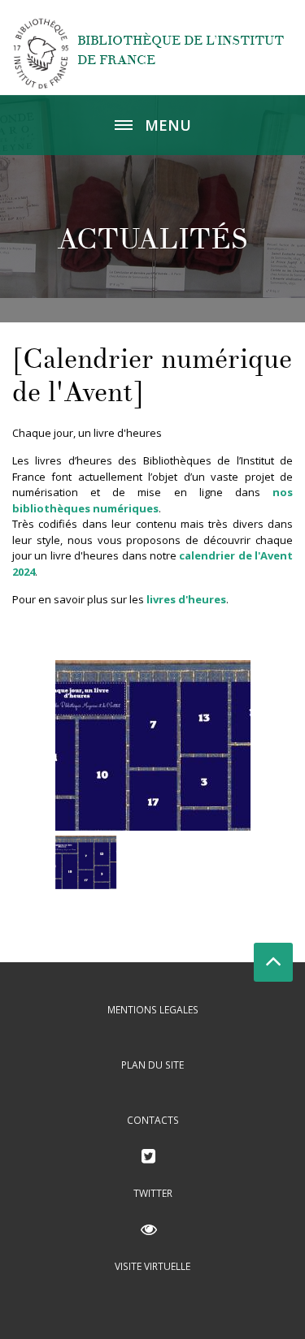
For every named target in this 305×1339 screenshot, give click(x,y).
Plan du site (152, 1065)
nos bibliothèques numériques (152, 500)
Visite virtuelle (152, 1266)
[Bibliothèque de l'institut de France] (41, 53)
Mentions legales (152, 1010)
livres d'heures (186, 599)
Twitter (152, 1193)
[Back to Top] (273, 962)
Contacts (153, 1120)
